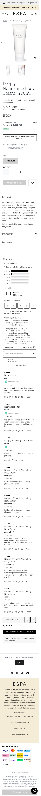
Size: (4, 156)
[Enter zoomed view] (35, 58)
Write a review (9, 109)
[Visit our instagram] (17, 673)
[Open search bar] (6, 13)
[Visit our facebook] (11, 673)
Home (5, 21)
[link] (32, 13)
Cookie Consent (19, 713)
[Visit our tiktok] (22, 673)
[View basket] (36, 13)
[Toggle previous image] (1, 42)
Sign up (20, 663)
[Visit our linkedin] (27, 673)
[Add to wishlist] (32, 183)
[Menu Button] (2, 13)
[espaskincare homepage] (19, 13)
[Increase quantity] (20, 172)
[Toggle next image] (37, 42)
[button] (34, 791)
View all (34, 122)
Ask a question (22, 109)
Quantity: (7, 167)
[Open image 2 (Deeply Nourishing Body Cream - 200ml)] (21, 70)
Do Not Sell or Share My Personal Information (19, 716)
